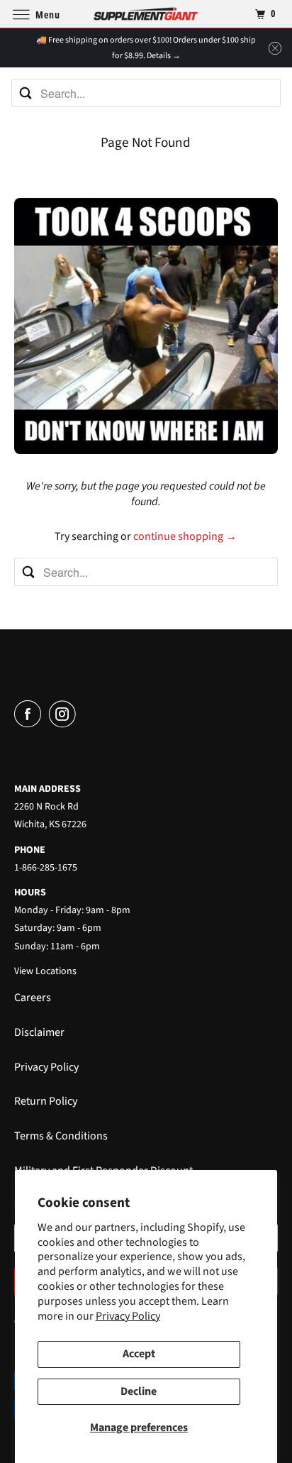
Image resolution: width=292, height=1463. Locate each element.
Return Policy (45, 1101)
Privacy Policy (128, 1316)
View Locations (45, 971)
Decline (138, 1391)
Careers (32, 997)
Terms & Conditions (61, 1136)
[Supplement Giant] (146, 14)
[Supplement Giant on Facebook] (30, 714)
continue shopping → (185, 536)
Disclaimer (39, 1032)
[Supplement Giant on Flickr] (86, 714)
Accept (139, 1354)
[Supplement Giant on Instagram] (65, 714)
